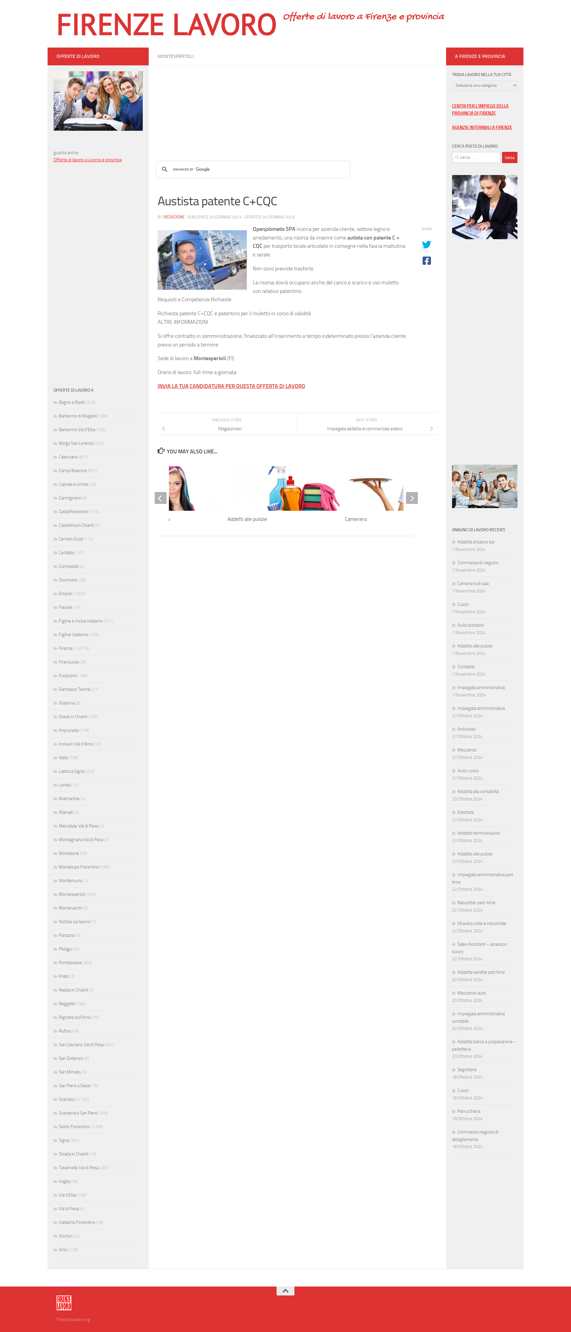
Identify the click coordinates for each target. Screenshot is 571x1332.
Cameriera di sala (473, 583)
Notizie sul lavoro (74, 921)
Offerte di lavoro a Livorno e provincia (88, 160)
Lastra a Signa (71, 771)
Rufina (65, 1031)
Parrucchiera (468, 1111)
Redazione (174, 217)
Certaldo (66, 552)
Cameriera (356, 519)
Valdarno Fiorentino (77, 1222)
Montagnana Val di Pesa (81, 839)
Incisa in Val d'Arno (76, 744)
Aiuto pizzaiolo (470, 625)
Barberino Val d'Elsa (77, 429)
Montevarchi (70, 908)
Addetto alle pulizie (474, 646)
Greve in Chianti (73, 716)
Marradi (66, 812)
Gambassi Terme (74, 689)
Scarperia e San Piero (78, 1113)
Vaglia (64, 1181)
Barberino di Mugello (78, 416)
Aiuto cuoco (468, 770)
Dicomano (68, 580)
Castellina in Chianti (76, 525)
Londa (64, 785)
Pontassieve (70, 962)
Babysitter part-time (476, 902)
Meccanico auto (471, 993)
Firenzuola (68, 662)
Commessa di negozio (477, 562)
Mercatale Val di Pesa (78, 826)
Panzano (67, 935)
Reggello (67, 1003)
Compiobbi (69, 566)
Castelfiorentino (73, 511)
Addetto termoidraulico (478, 833)
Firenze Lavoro (167, 24)
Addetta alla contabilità (478, 791)
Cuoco (463, 604)
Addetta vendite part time (481, 972)
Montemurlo (70, 880)
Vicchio (65, 1236)
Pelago (65, 949)
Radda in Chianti (73, 990)
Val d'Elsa (67, 1195)
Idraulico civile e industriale (481, 923)
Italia (63, 757)
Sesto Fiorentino (74, 1126)
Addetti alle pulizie (247, 519)
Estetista (465, 812)
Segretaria (466, 1069)
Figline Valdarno (73, 634)
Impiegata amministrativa (481, 687)
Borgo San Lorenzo (76, 443)
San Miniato (70, 1072)
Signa (64, 1140)
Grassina (67, 703)
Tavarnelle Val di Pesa (79, 1167)
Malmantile (69, 798)
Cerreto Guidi (71, 539)
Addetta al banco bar (476, 542)
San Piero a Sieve (74, 1085)
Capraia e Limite (73, 484)
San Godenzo (71, 1058)
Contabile (466, 666)
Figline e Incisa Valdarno (81, 621)
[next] (412, 498)
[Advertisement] (297, 107)
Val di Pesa (69, 1208)
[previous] (161, 498)
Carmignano (70, 498)
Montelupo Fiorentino (79, 867)
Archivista (466, 729)
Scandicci (67, 1099)
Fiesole (65, 607)
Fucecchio (68, 675)
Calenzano (68, 457)
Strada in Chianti (73, 1154)
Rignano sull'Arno (75, 1017)
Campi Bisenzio (73, 470)
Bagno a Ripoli (72, 402)
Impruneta (69, 730)
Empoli (65, 593)
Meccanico (467, 750)
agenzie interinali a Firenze (482, 127)
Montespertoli (176, 56)
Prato (64, 976)
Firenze (66, 648)
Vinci (63, 1249)
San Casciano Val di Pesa (81, 1044)
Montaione (69, 853)
